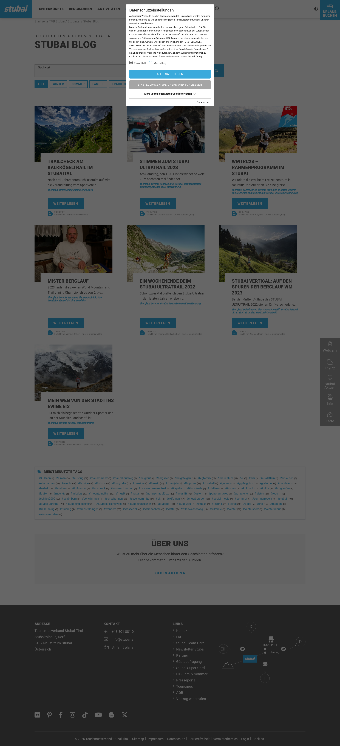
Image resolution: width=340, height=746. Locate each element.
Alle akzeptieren (170, 74)
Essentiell (140, 63)
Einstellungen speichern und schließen (170, 84)
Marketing (160, 63)
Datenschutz (204, 102)
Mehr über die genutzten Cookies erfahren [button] (168, 93)
